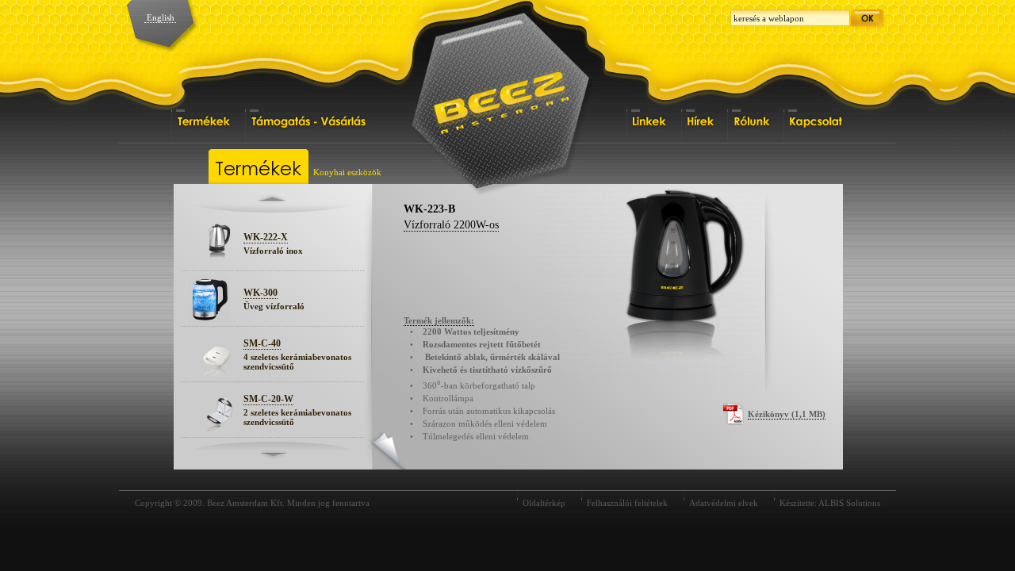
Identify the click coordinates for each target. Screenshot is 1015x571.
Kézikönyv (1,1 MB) (786, 414)
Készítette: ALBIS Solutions (829, 503)
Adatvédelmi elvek (723, 503)
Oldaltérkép (544, 503)
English (160, 17)
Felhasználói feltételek (627, 503)
